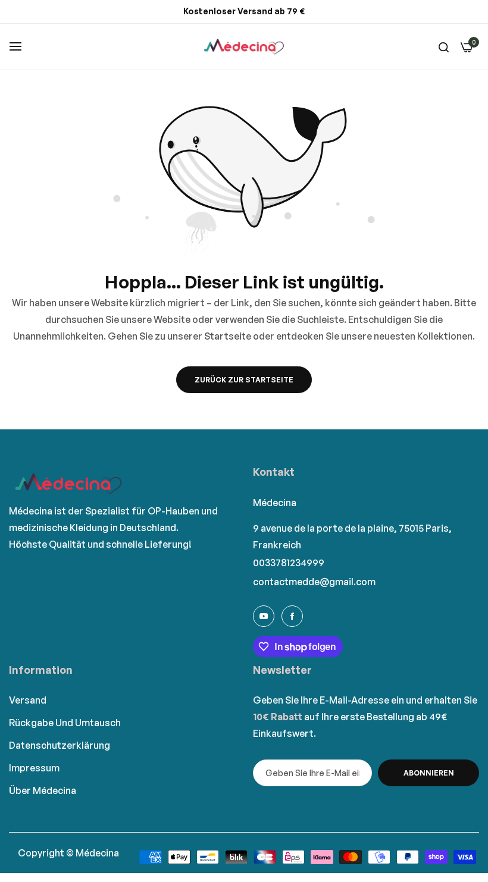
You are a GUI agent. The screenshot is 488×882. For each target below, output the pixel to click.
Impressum (34, 768)
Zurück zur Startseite (244, 379)
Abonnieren (428, 772)
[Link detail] (263, 616)
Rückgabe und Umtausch (65, 723)
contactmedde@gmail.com (314, 582)
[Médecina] (244, 47)
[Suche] (444, 46)
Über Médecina (42, 790)
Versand (27, 700)
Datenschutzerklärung (59, 745)
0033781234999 (288, 563)
